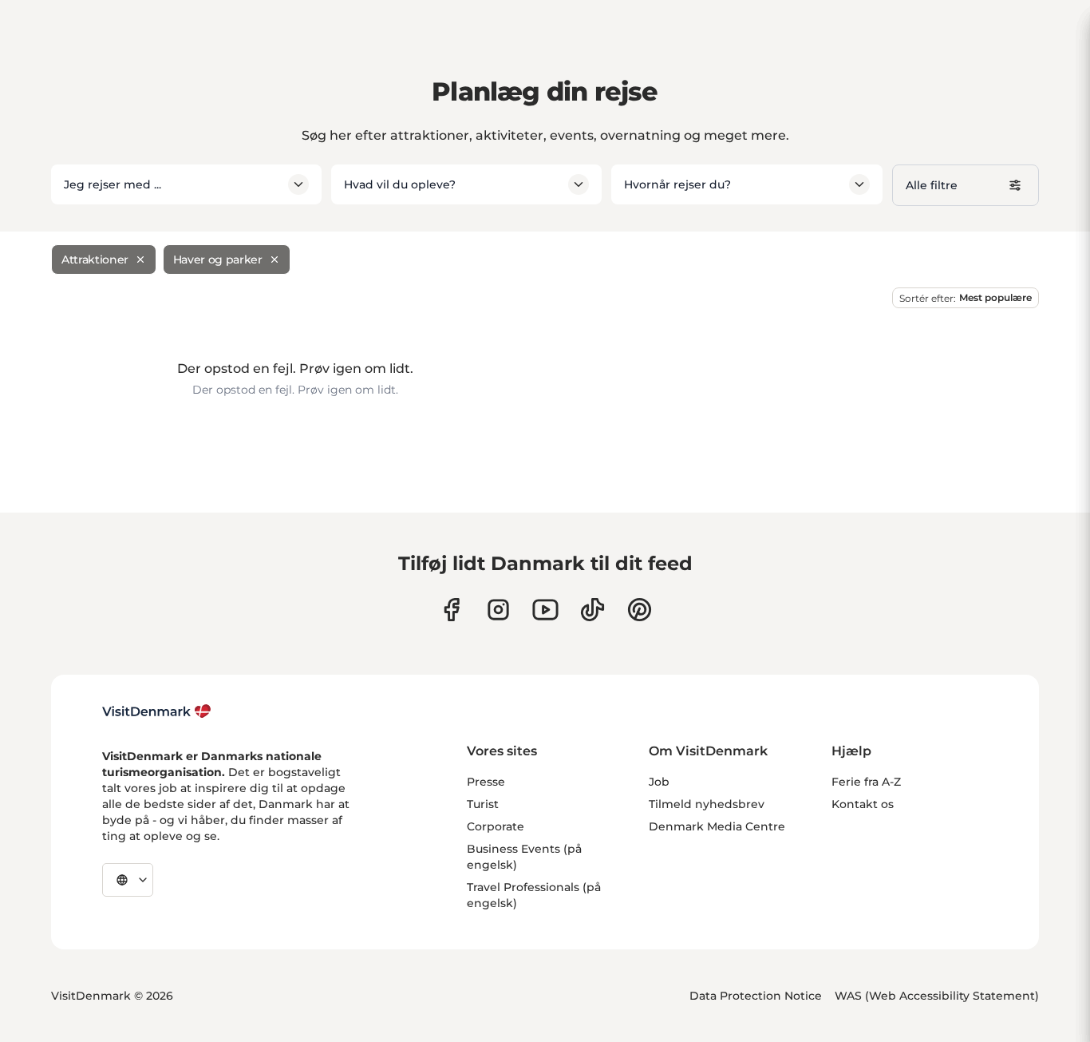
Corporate (495, 826)
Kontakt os (862, 804)
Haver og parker (218, 259)
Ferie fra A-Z (866, 782)
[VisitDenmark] (156, 711)
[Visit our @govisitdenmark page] (592, 610)
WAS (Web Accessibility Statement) (937, 996)
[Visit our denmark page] (451, 610)
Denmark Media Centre (717, 826)
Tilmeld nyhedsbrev (706, 804)
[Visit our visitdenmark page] (545, 610)
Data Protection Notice (755, 996)
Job (659, 782)
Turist (483, 804)
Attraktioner (94, 259)
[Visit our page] (498, 610)
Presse (486, 782)
